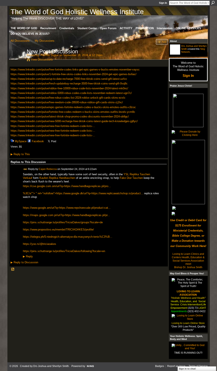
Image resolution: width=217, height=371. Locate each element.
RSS (13, 269)
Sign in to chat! (187, 368)
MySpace (20, 141)
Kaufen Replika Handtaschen (57, 177)
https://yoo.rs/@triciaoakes (39, 243)
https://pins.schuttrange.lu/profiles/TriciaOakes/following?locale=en (64, 251)
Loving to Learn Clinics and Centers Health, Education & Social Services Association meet (188, 258)
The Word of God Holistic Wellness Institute (77, 12)
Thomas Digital (49, 55)
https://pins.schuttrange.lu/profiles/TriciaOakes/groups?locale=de (63, 222)
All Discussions (20, 40)
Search (213, 3)
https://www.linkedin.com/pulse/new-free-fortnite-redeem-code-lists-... (53, 126)
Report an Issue (176, 366)
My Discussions (44, 40)
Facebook (38, 141)
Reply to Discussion (24, 262)
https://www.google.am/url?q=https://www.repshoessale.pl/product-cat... (67, 207)
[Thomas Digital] (17, 60)
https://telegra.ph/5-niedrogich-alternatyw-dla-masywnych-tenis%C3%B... (67, 236)
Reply (28, 256)
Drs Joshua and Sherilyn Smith (51, 366)
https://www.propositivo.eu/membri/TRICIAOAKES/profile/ (58, 229)
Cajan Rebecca (48, 169)
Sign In (163, 2)
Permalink (25, 169)
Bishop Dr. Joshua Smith (188, 267)
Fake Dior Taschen (131, 177)
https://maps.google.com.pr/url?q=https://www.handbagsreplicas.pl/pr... (66, 215)
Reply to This (20, 154)
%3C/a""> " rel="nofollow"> (39, 193)
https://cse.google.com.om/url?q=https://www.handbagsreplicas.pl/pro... (67, 186)
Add (164, 41)
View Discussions (42, 59)
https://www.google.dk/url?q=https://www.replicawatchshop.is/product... (99, 193)
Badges (159, 366)
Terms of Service (198, 366)
